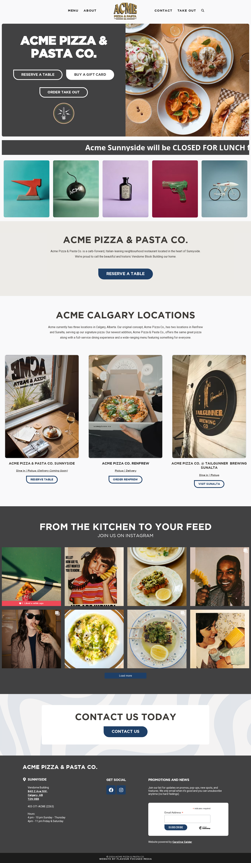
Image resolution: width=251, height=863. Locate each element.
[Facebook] (111, 789)
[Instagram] (121, 789)
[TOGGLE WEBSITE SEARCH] (203, 10)
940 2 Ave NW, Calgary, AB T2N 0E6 (38, 795)
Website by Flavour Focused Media (125, 859)
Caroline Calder (182, 842)
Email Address (173, 812)
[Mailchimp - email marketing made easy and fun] (204, 831)
